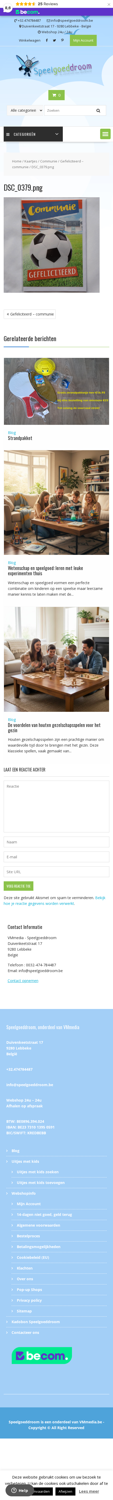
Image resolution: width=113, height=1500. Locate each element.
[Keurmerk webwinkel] (56, 1356)
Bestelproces (28, 1235)
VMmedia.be (90, 1421)
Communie (48, 161)
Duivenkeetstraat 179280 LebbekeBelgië (24, 1048)
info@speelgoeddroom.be (29, 1084)
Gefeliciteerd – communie (32, 314)
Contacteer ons (25, 1332)
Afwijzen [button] (65, 1491)
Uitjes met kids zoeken (38, 1171)
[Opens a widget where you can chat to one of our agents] (19, 1490)
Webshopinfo (24, 1193)
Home (17, 161)
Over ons (25, 1278)
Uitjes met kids (25, 1161)
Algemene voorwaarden (38, 1225)
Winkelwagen (29, 40)
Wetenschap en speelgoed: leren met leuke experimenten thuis (45, 571)
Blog (12, 432)
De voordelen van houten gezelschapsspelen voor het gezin (54, 727)
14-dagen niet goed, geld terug (44, 1214)
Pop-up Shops (29, 1289)
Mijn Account (83, 40)
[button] (105, 134)
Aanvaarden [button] (40, 1491)
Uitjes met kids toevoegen (41, 1182)
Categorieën (24, 134)
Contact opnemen (23, 980)
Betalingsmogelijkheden (38, 1246)
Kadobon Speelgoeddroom (36, 1321)
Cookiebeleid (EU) (33, 1257)
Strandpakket (20, 438)
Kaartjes (30, 161)
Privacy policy (29, 1300)
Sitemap (24, 1311)
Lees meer (89, 1491)
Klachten (25, 1268)
